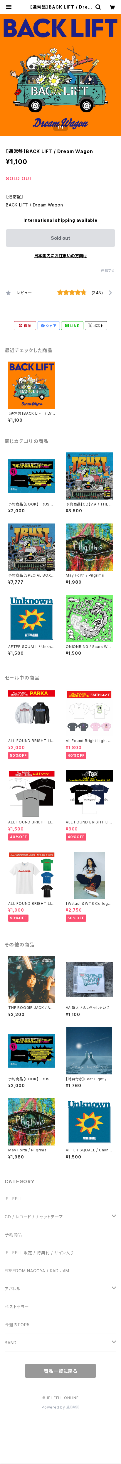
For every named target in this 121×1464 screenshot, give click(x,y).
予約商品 (13, 1234)
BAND (11, 1342)
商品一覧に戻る (60, 1371)
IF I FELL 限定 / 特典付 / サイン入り (39, 1252)
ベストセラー (17, 1306)
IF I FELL (13, 1198)
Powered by (54, 1407)
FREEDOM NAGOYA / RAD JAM (37, 1270)
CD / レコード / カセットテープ (34, 1216)
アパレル (13, 1288)
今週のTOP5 (17, 1324)
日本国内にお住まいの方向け (60, 255)
